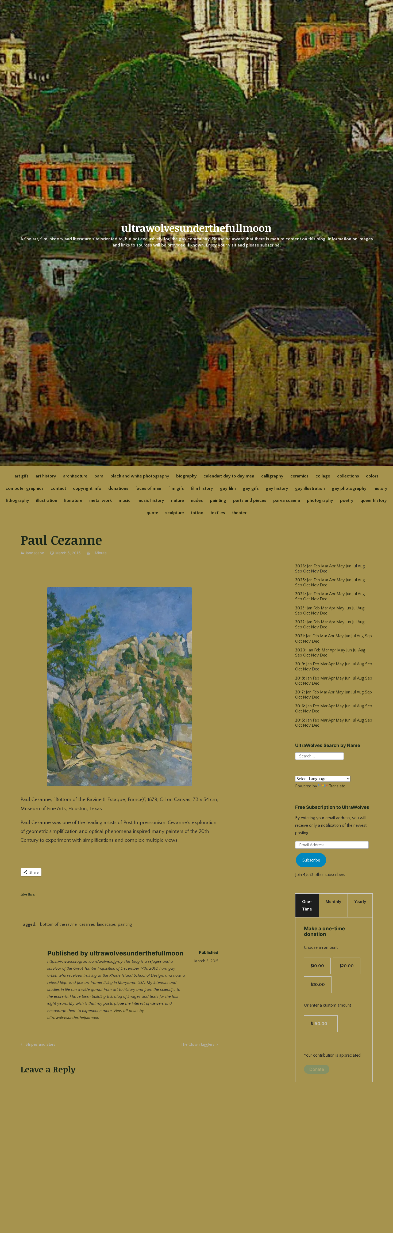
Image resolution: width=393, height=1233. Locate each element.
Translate (337, 786)
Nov (315, 585)
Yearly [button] (360, 901)
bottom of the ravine (58, 924)
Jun (348, 566)
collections (348, 476)
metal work (100, 500)
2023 (300, 608)
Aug (361, 580)
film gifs (176, 488)
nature (177, 500)
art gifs (21, 476)
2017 (299, 692)
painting (218, 500)
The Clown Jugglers (197, 1045)
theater (239, 512)
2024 (300, 593)
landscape (35, 553)
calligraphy (272, 476)
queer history (373, 500)
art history (46, 476)
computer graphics (25, 488)
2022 (300, 622)
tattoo (197, 512)
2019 (299, 664)
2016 (299, 706)
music (124, 500)
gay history (277, 488)
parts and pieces (249, 500)
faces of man (148, 488)
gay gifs (251, 488)
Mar (324, 566)
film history (202, 488)
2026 (300, 566)
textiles (217, 512)
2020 (300, 650)
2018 (299, 678)
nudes (197, 500)
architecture (75, 476)
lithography (17, 500)
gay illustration (310, 488)
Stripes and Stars (39, 1045)
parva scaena (286, 500)
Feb (317, 566)
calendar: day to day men (228, 476)
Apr (332, 566)
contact (58, 488)
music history (150, 500)
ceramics (299, 476)
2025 (300, 580)
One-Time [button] (307, 905)
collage (322, 476)
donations (118, 488)
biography (186, 476)
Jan (310, 566)
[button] (119, 686)
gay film (228, 488)
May (341, 566)
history (380, 488)
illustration (46, 500)
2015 (299, 720)
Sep (298, 585)
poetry (346, 500)
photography (320, 500)
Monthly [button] (333, 901)
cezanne (86, 924)
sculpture (174, 512)
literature (73, 500)
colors (372, 476)
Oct (306, 585)
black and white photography (139, 476)
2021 (299, 635)
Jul (354, 580)
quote (152, 512)
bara (98, 476)
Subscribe (311, 860)
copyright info (87, 488)
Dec (323, 585)
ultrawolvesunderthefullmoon (196, 228)
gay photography (349, 488)
